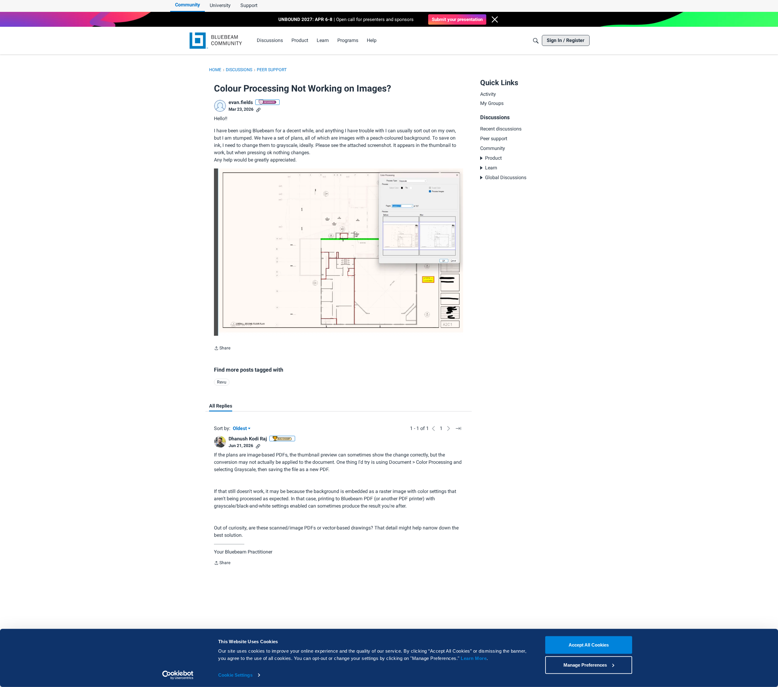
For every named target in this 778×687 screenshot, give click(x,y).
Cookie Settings (235, 675)
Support (248, 5)
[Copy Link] (258, 109)
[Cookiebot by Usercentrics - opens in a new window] (178, 675)
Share (222, 348)
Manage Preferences (585, 664)
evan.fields (241, 102)
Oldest (240, 428)
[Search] (535, 40)
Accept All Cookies (589, 644)
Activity (488, 94)
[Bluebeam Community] (216, 40)
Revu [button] (221, 382)
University (220, 5)
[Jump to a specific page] (458, 428)
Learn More (474, 658)
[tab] (220, 406)
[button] (495, 19)
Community (187, 5)
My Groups (492, 103)
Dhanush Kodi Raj (248, 439)
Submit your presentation (457, 19)
